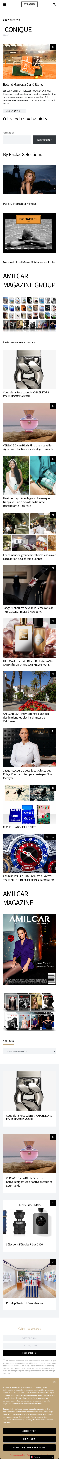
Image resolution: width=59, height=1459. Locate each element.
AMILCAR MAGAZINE (18, 898)
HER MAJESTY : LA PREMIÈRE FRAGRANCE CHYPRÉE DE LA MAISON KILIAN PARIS (28, 662)
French (36, 1457)
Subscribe (28, 1353)
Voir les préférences (29, 1447)
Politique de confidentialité (37, 1455)
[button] (54, 1381)
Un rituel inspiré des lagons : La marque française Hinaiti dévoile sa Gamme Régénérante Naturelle (26, 502)
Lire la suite (13, 111)
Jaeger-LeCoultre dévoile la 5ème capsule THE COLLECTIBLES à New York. (28, 609)
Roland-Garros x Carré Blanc (23, 84)
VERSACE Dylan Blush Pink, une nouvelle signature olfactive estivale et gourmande (28, 447)
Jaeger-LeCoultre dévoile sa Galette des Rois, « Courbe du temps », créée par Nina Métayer (27, 774)
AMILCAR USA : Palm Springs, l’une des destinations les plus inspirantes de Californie (26, 717)
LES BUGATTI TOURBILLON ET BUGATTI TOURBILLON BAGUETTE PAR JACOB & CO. (28, 878)
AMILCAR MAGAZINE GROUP (29, 280)
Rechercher (8, 133)
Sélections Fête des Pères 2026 (24, 1244)
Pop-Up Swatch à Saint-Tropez (24, 1303)
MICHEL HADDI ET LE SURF (19, 827)
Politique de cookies (17, 1455)
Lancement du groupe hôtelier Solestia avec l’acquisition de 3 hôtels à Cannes (29, 557)
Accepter (29, 1431)
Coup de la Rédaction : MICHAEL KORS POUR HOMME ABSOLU (26, 394)
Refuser (29, 1439)
